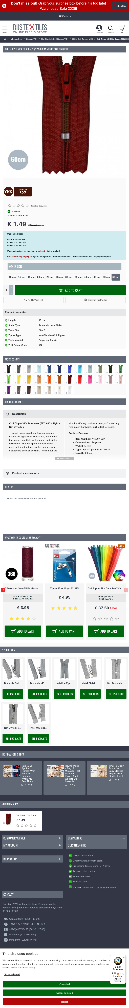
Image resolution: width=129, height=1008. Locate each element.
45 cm (97, 277)
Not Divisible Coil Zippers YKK (54, 39)
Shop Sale (121, 6)
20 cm (40, 277)
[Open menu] (4, 28)
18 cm (31, 277)
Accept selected (64, 993)
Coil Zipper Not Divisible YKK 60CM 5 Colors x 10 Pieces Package (106, 588)
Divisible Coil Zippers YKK (13, 683)
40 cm (87, 277)
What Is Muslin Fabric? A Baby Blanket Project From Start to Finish (116, 771)
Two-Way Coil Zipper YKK (39, 727)
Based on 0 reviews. (39, 206)
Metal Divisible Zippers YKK (90, 683)
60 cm (115, 277)
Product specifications (25, 473)
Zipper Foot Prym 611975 (64, 588)
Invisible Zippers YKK (64, 683)
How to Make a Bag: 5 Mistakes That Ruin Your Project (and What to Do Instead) (72, 774)
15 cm (21, 277)
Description (19, 413)
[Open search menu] (110, 28)
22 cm (50, 277)
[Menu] (124, 957)
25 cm (59, 277)
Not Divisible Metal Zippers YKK (13, 727)
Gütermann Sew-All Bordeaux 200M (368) (23, 588)
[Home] (5, 39)
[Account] (99, 28)
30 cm (68, 277)
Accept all (64, 984)
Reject (64, 1001)
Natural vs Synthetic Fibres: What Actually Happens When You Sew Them (28, 774)
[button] (33, 300)
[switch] (118, 980)
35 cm (78, 277)
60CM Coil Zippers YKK (82, 39)
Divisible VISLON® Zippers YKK (39, 683)
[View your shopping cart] (122, 28)
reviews (101, 887)
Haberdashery (16, 39)
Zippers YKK (31, 39)
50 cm (106, 277)
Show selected (12, 974)
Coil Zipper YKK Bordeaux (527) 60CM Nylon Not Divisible (27, 815)
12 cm (12, 277)
